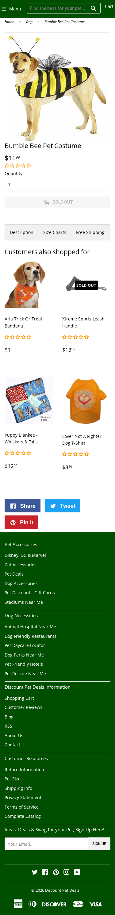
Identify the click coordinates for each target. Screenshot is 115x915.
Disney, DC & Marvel (25, 555)
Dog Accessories (21, 583)
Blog (9, 717)
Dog (29, 21)
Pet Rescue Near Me (25, 673)
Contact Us (16, 745)
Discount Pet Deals (62, 890)
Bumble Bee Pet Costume (64, 21)
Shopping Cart (19, 698)
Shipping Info (18, 788)
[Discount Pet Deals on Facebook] (45, 873)
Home (9, 21)
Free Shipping (90, 232)
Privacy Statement (23, 797)
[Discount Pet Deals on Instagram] (66, 873)
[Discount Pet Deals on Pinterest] (56, 873)
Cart (109, 6)
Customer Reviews (23, 707)
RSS (8, 726)
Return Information (24, 769)
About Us (14, 735)
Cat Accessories (20, 565)
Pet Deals (14, 574)
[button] (18, 165)
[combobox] (64, 8)
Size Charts (54, 232)
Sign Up (99, 844)
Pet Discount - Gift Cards (30, 592)
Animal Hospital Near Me (30, 627)
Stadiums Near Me (24, 602)
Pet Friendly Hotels (24, 664)
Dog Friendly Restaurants (30, 636)
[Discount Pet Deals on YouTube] (77, 873)
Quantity (13, 173)
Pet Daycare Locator (25, 645)
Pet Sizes (14, 779)
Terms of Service (22, 807)
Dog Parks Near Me (24, 655)
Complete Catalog (23, 816)
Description (21, 232)
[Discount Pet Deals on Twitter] (35, 873)
